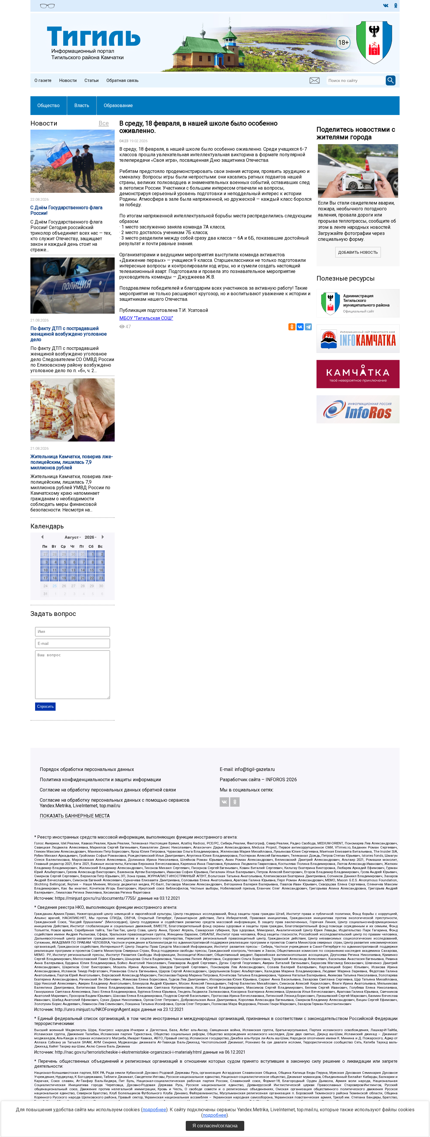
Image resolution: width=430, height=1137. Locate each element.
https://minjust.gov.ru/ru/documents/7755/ (95, 898)
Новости (68, 80)
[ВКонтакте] (300, 326)
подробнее (154, 1109)
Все (104, 123)
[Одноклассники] (291, 326)
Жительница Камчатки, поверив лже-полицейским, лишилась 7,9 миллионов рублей (71, 462)
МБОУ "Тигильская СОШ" (146, 318)
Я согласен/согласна (215, 1125)
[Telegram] (308, 326)
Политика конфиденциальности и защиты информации (100, 779)
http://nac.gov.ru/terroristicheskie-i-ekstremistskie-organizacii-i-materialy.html (128, 1052)
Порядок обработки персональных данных (87, 769)
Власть (81, 105)
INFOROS (275, 779)
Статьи (92, 80)
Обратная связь (122, 80)
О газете (43, 80)
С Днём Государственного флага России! (66, 210)
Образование (118, 105)
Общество (48, 105)
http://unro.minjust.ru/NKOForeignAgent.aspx (97, 1009)
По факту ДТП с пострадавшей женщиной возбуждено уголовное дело (68, 334)
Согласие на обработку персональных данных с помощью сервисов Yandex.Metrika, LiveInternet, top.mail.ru (115, 802)
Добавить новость (358, 252)
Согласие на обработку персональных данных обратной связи (108, 790)
